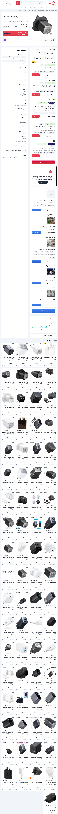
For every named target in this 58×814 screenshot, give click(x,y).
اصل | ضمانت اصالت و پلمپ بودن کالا (48, 130)
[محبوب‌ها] (12, 26)
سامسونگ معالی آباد (50, 266)
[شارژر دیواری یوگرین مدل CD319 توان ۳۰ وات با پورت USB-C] (8, 349)
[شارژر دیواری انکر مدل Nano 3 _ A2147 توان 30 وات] (36, 349)
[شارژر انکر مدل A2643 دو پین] (50, 798)
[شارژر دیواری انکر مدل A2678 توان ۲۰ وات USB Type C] (36, 748)
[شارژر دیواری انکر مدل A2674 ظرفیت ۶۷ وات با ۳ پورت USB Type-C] (36, 673)
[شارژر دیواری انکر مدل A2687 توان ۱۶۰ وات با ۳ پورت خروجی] (36, 698)
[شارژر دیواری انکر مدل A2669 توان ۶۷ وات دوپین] (50, 723)
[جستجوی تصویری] (21, 3)
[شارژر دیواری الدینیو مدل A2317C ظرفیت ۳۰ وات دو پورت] (22, 773)
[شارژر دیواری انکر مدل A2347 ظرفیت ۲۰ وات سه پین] (8, 698)
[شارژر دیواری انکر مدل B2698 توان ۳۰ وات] (50, 398)
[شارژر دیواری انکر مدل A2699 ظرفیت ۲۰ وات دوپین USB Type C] (36, 623)
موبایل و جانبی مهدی (50, 237)
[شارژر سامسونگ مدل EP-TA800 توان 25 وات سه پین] (22, 423)
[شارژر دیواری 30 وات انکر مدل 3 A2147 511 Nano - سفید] (22, 573)
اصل (54, 69)
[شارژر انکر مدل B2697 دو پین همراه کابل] (36, 423)
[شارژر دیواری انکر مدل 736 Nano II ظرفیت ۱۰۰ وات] (36, 523)
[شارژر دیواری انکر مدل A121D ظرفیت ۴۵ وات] (22, 398)
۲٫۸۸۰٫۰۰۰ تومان (51, 156)
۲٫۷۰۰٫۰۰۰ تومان (51, 116)
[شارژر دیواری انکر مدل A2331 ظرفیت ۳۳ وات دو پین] (22, 648)
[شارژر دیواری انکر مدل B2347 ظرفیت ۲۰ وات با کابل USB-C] (8, 673)
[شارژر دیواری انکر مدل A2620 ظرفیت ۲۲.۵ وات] (22, 698)
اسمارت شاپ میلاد (50, 189)
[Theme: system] (12, 3)
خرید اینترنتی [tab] (49, 58)
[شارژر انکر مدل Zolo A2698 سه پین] (22, 374)
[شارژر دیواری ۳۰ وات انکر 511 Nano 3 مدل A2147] (8, 523)
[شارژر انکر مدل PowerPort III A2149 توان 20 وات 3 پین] (36, 573)
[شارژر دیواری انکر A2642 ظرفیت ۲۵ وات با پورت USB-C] (50, 623)
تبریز (48, 80)
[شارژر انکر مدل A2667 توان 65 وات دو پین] (50, 523)
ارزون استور (52, 80)
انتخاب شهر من (43, 182)
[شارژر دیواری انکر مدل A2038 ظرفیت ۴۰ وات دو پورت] (36, 473)
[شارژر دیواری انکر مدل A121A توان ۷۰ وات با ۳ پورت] (36, 498)
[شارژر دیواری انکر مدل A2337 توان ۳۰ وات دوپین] (8, 473)
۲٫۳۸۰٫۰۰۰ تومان (51, 95)
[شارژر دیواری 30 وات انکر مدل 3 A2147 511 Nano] (50, 573)
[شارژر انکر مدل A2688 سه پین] (50, 598)
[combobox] (33, 3)
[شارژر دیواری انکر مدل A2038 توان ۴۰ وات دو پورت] (8, 648)
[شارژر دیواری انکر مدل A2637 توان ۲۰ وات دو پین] (22, 473)
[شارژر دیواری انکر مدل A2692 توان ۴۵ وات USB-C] (50, 423)
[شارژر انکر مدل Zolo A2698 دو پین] (36, 374)
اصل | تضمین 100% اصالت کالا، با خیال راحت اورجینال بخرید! (44, 110)
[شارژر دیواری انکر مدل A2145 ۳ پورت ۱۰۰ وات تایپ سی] (36, 448)
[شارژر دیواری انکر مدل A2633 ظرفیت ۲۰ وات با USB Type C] (50, 548)
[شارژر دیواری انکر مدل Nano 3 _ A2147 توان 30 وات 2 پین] (22, 349)
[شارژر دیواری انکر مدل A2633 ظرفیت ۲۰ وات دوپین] (8, 623)
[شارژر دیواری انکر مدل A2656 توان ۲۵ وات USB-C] (8, 748)
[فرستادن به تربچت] (4, 40)
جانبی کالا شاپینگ (50, 215)
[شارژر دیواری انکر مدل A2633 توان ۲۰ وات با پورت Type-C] (50, 648)
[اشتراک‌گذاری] (9, 27)
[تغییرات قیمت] (16, 26)
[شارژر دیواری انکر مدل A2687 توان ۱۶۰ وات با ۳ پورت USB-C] (22, 723)
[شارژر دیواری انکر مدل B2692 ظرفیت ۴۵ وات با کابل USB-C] (8, 498)
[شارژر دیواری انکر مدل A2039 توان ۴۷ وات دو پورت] (50, 473)
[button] (7, 3)
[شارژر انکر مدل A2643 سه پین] (22, 673)
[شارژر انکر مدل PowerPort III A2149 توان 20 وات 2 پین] (22, 548)
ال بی (53, 62)
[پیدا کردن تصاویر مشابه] (51, 34)
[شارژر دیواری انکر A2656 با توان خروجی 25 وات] (8, 398)
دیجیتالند (50, 100)
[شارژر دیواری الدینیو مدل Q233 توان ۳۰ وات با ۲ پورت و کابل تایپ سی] (50, 773)
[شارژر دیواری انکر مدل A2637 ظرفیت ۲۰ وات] (36, 773)
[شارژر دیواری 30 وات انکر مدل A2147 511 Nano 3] (8, 573)
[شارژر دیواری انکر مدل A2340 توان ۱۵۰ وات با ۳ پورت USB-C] (36, 723)
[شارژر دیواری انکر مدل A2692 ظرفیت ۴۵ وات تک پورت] (50, 448)
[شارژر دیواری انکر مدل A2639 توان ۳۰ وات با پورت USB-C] (36, 548)
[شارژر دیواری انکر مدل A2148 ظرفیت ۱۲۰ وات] (50, 748)
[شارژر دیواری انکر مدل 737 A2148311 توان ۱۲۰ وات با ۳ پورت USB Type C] (22, 598)
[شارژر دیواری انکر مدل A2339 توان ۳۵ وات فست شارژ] (36, 398)
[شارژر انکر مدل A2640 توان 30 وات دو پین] (50, 374)
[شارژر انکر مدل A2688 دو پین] (50, 698)
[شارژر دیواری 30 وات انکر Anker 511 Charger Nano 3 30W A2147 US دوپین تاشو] (8, 423)
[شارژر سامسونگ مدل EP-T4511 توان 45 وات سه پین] (8, 773)
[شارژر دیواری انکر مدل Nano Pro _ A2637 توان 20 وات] (36, 648)
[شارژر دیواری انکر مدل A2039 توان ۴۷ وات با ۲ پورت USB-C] (22, 448)
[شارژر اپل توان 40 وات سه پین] (50, 349)
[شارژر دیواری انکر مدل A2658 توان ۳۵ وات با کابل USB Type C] (50, 673)
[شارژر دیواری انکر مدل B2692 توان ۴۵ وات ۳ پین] (50, 498)
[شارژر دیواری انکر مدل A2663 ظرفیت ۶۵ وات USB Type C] (8, 448)
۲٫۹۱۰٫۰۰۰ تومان (51, 75)
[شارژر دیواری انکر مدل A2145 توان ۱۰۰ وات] (22, 748)
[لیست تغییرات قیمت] (33, 319)
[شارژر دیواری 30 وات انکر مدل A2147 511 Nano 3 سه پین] (22, 523)
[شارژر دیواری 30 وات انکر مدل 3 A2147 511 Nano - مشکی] (8, 548)
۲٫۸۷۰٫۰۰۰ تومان (51, 136)
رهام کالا (53, 121)
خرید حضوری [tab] (38, 58)
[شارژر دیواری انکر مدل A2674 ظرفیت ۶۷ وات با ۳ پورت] (36, 598)
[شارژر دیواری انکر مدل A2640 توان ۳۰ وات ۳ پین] (22, 498)
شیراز (51, 62)
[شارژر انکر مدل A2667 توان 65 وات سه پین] (22, 623)
